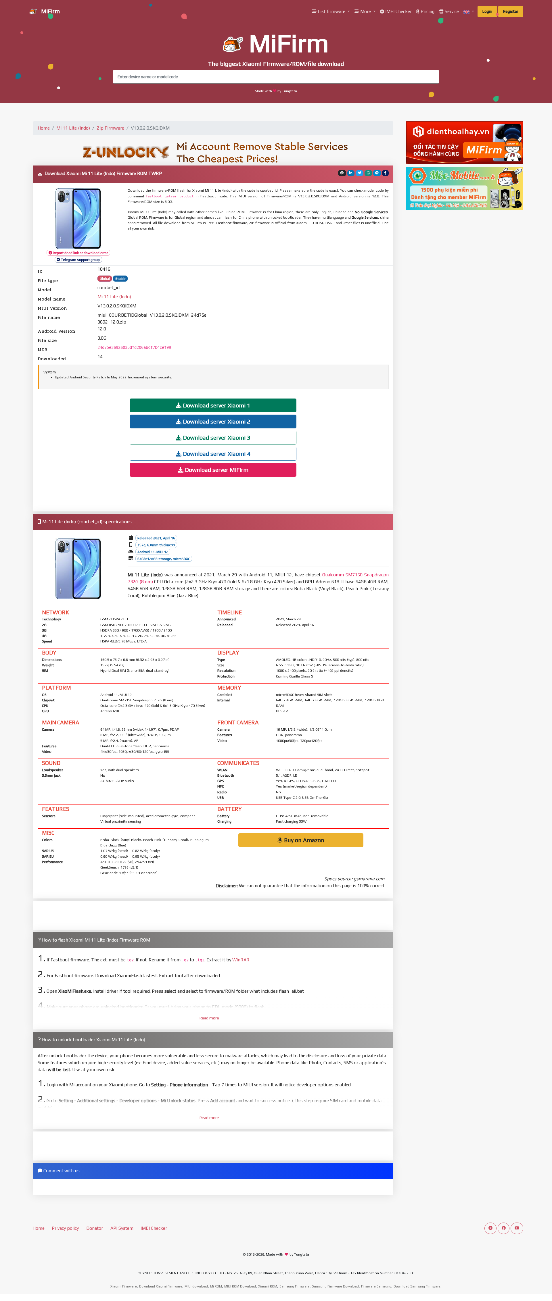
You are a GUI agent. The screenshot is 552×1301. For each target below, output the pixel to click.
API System (121, 1228)
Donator (94, 1228)
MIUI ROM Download (240, 1286)
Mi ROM (216, 1286)
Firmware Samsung (376, 1286)
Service (451, 11)
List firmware (331, 11)
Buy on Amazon (303, 840)
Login (487, 11)
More (365, 11)
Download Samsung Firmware (417, 1286)
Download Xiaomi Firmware (160, 1286)
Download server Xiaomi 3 (215, 437)
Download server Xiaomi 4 (215, 453)
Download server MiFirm (215, 469)
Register (510, 11)
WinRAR (241, 960)
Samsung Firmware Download (335, 1286)
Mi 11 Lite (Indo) (73, 128)
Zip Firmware (110, 128)
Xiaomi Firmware (123, 1286)
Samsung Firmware (294, 1286)
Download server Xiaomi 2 (215, 421)
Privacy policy (65, 1228)
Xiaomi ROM (267, 1286)
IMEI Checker (398, 11)
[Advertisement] (267, 248)
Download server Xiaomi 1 (215, 405)
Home (44, 128)
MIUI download (196, 1286)
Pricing (426, 11)
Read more (209, 1018)
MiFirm (50, 11)
